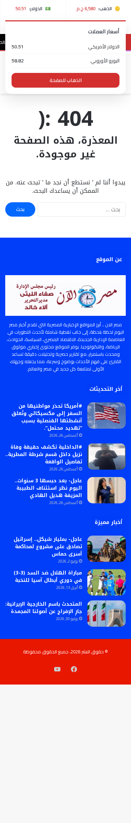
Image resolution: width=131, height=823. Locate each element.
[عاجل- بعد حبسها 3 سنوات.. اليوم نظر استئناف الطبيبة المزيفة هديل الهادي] (106, 490)
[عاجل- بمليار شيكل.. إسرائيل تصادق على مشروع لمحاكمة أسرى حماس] (106, 549)
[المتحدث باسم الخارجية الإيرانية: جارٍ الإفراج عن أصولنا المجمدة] (106, 613)
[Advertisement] (65, 163)
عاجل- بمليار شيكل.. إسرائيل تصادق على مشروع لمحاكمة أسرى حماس (48, 547)
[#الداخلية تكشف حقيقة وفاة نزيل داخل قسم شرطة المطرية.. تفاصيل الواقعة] (106, 456)
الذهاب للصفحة (66, 80)
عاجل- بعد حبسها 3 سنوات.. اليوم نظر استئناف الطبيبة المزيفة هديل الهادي (48, 488)
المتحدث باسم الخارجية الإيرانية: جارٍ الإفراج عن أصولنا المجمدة (43, 607)
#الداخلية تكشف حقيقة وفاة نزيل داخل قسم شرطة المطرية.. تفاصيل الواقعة (43, 454)
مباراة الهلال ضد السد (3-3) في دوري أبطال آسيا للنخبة (48, 576)
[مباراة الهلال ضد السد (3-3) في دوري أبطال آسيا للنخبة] (106, 582)
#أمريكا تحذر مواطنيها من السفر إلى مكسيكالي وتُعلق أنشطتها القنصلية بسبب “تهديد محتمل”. (47, 417)
